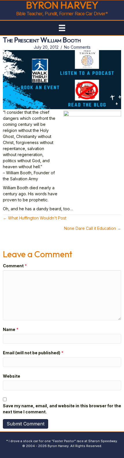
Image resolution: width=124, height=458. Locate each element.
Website (11, 376)
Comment (15, 265)
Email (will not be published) (33, 352)
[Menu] (62, 28)
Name (10, 329)
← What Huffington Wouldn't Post (34, 217)
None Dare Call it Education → (92, 228)
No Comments (77, 47)
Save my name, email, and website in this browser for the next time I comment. (62, 408)
